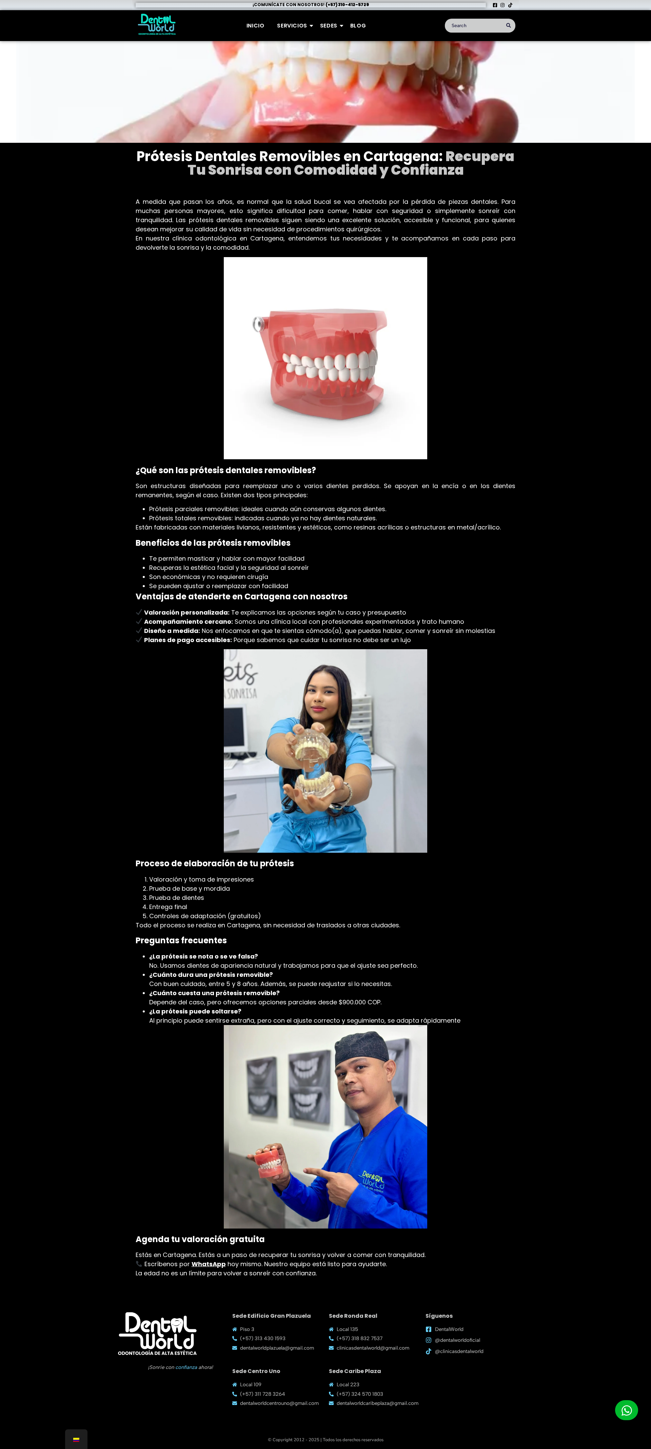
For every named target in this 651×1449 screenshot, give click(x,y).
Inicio (255, 26)
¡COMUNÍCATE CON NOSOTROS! (311, 4)
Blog (358, 26)
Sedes (328, 26)
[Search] (508, 26)
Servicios (292, 26)
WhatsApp (209, 1264)
